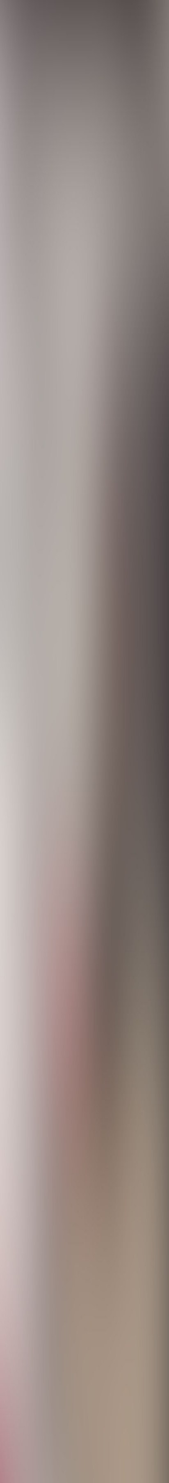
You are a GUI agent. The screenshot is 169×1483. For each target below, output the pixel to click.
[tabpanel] (84, 1091)
